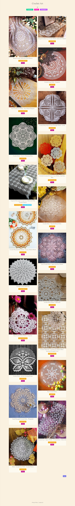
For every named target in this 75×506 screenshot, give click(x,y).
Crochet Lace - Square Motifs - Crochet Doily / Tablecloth (52, 440)
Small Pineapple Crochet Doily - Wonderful (22, 419)
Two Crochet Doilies (52, 391)
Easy (36, 9)
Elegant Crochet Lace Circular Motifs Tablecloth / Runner (52, 38)
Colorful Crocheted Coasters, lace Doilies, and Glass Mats (52, 176)
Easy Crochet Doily (23, 111)
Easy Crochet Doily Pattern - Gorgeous (23, 335)
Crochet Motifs (52, 41)
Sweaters (44, 9)
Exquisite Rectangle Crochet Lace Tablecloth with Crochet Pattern (23, 201)
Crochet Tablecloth (23, 60)
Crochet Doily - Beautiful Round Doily (52, 223)
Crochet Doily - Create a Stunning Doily (23, 156)
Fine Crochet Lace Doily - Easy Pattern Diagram (22, 108)
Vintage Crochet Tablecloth (22, 286)
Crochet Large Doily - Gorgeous (52, 82)
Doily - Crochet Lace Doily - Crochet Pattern (23, 466)
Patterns (29, 9)
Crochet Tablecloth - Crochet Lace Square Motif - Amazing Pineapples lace (52, 350)
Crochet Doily (52, 127)
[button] (23, 63)
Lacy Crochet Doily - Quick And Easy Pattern (52, 264)
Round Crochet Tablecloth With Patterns (23, 58)
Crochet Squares (18, 204)
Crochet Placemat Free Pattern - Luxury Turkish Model (23, 249)
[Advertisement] (37, 488)
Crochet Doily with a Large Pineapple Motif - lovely (52, 125)
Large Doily (52, 84)
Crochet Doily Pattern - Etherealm (52, 302)
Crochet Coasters (52, 180)
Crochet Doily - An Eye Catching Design (23, 376)
